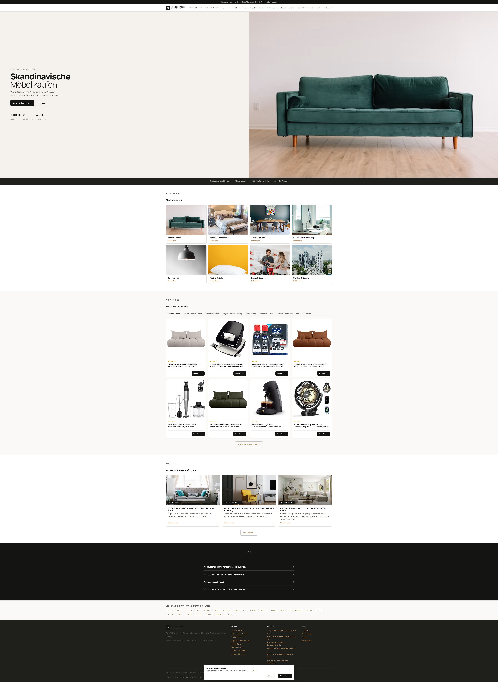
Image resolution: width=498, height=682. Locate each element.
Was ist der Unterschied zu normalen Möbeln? (249, 589)
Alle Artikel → (249, 532)
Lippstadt (274, 610)
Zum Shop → (198, 373)
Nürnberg (208, 614)
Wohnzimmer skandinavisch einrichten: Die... (281, 637)
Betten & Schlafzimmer (214, 8)
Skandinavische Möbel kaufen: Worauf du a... (282, 649)
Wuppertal (226, 610)
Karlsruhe (228, 614)
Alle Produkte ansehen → (249, 444)
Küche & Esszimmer (305, 8)
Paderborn (263, 610)
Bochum (217, 610)
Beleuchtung (272, 8)
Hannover (189, 614)
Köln (168, 610)
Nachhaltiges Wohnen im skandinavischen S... (276, 643)
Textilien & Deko (287, 8)
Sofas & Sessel (195, 8)
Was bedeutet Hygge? (249, 582)
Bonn (245, 610)
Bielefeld (237, 610)
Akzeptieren (285, 676)
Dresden (218, 614)
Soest (282, 610)
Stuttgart (170, 614)
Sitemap (305, 637)
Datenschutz (307, 634)
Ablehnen (271, 676)
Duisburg (206, 610)
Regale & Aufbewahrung (254, 8)
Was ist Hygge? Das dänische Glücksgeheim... (277, 661)
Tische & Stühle (233, 8)
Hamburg (298, 610)
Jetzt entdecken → (22, 103)
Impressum (306, 630)
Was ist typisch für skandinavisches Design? (249, 574)
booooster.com (307, 640)
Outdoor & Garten (324, 8)
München (309, 610)
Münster (253, 610)
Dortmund (188, 610)
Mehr (255, 671)
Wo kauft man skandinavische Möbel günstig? (249, 567)
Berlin (290, 610)
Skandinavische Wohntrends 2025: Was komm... (281, 631)
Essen (198, 610)
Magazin (42, 103)
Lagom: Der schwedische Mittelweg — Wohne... (280, 655)
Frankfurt (319, 610)
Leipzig (179, 614)
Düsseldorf (178, 610)
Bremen (199, 614)
